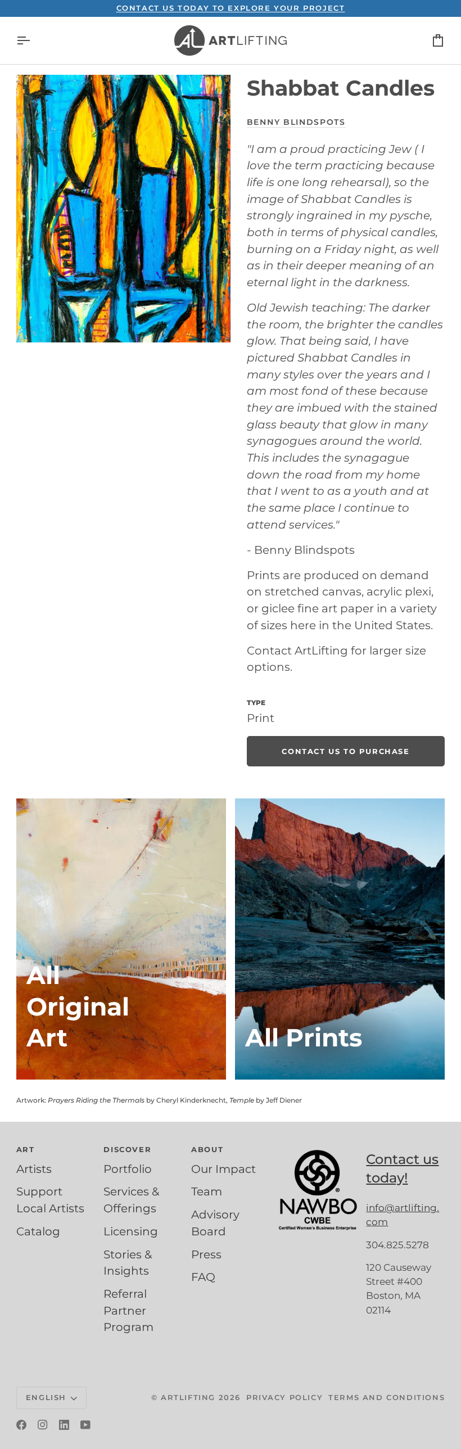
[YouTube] (85, 1425)
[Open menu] (33, 40)
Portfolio (127, 1169)
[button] (318, 1147)
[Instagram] (43, 1425)
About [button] (207, 1149)
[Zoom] (123, 209)
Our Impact (223, 1169)
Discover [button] (127, 1149)
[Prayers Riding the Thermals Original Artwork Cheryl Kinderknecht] (121, 939)
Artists (34, 1169)
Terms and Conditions (386, 1397)
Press (206, 1254)
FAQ (203, 1277)
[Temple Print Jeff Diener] (340, 939)
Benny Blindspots (296, 122)
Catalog (38, 1231)
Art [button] (25, 1149)
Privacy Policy (284, 1397)
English (46, 1397)
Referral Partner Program (128, 1310)
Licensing (130, 1231)
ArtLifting (188, 1397)
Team (206, 1191)
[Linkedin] (64, 1425)
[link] (346, 751)
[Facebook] (21, 1425)
